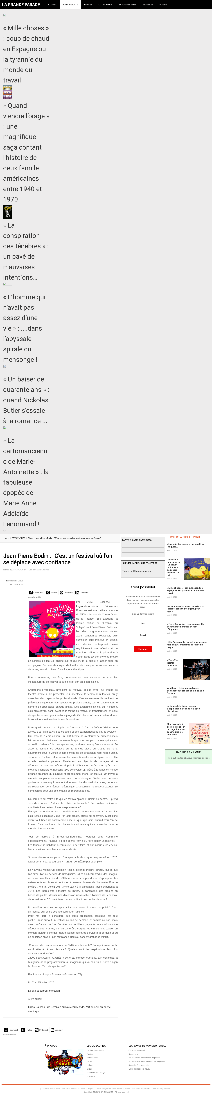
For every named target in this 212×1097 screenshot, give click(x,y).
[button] (36, 592)
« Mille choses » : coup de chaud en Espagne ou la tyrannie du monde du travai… (185, 590)
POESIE (163, 4)
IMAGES (88, 4)
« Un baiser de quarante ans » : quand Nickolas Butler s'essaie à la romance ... (26, 400)
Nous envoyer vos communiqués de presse (147, 1061)
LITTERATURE (105, 4)
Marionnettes (92, 1058)
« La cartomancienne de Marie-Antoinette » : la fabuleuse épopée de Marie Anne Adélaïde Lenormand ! (26, 482)
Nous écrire (133, 1054)
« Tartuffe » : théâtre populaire (173, 663)
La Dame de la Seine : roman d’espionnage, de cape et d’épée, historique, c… (183, 709)
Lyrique (90, 1065)
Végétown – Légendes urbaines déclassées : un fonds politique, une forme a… (185, 691)
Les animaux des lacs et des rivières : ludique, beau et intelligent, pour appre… (186, 609)
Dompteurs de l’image (96, 1073)
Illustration (91, 1076)
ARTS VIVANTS (70, 4)
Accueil (52, 4)
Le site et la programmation (44, 990)
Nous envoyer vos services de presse (144, 1058)
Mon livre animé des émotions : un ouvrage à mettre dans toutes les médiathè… (176, 729)
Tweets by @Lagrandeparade (136, 571)
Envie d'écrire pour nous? (139, 1069)
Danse (89, 1061)
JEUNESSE (148, 4)
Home (6, 538)
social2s (38, 597)
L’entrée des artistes (95, 1050)
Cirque (31, 538)
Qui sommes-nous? (137, 1050)
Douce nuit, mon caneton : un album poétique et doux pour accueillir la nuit (173, 567)
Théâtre (90, 1054)
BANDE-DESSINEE (127, 4)
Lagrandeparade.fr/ (87, 606)
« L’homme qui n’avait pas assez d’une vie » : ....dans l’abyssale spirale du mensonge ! (24, 328)
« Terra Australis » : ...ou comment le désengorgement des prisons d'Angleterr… (185, 627)
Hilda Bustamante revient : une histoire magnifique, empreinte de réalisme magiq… (187, 645)
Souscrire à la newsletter (139, 1065)
